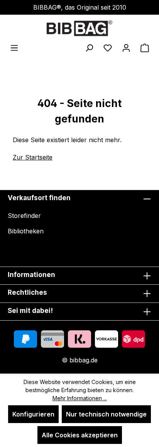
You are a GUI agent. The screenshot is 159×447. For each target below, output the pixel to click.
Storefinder (24, 215)
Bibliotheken (26, 231)
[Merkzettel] (107, 47)
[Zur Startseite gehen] (79, 28)
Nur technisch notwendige (106, 414)
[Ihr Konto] (126, 47)
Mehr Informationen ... (79, 398)
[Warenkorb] (144, 47)
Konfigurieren (33, 414)
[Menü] (14, 47)
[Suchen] (89, 47)
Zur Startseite (32, 157)
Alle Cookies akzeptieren (80, 435)
